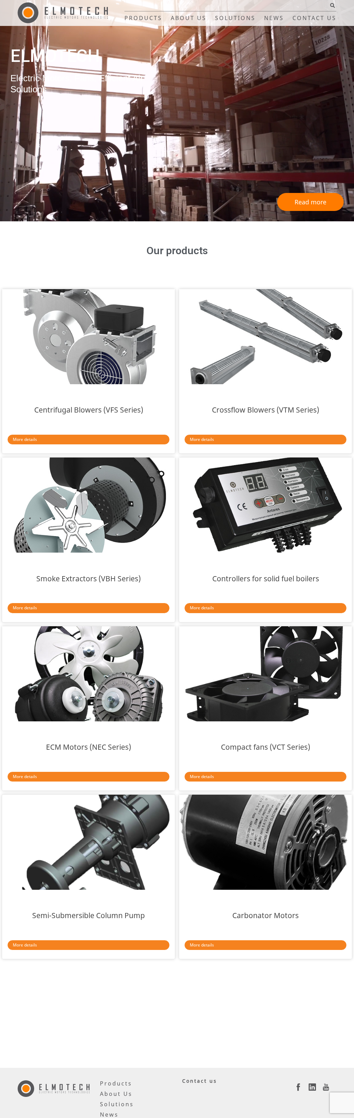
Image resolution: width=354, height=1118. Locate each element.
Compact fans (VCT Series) (265, 747)
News (274, 18)
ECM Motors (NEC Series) (88, 747)
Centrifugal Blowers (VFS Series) (88, 410)
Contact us (314, 18)
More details (25, 439)
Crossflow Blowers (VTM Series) (265, 410)
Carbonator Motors (265, 915)
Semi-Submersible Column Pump (88, 915)
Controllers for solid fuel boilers (265, 578)
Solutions (235, 18)
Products (143, 18)
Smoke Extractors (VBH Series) (88, 578)
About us (188, 18)
